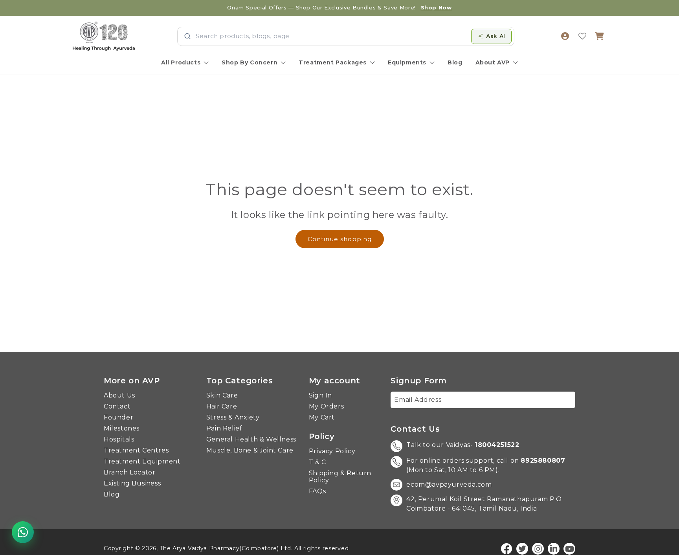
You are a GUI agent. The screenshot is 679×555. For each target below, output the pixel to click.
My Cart (322, 417)
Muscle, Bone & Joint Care (250, 450)
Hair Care (221, 406)
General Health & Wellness (251, 439)
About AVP (492, 62)
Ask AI (495, 36)
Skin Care (222, 395)
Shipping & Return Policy (340, 477)
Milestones (121, 428)
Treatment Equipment (142, 461)
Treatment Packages (333, 62)
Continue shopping (340, 239)
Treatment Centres (136, 450)
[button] (599, 36)
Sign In (320, 395)
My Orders (326, 406)
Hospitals (119, 439)
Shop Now (436, 7)
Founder (118, 417)
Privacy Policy (332, 451)
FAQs (317, 491)
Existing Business (132, 483)
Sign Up (556, 399)
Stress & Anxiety (233, 417)
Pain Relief (224, 428)
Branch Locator (129, 472)
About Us (119, 395)
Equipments (407, 62)
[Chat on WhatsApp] (23, 532)
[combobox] (331, 36)
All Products (180, 62)
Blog (455, 62)
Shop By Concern (249, 62)
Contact (117, 406)
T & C (317, 462)
